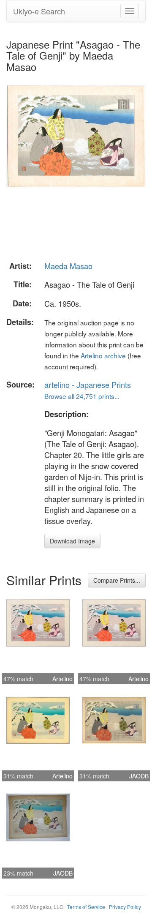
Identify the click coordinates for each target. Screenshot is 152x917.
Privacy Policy (125, 906)
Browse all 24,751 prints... (81, 396)
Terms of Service (86, 906)
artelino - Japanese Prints (87, 384)
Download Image (72, 541)
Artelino (62, 678)
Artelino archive (103, 355)
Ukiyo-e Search (39, 10)
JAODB (139, 776)
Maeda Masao (68, 265)
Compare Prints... (116, 580)
